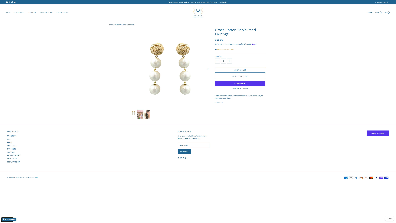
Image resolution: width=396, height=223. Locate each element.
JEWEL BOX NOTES (46, 13)
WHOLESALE (11, 146)
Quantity (218, 57)
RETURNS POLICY (14, 155)
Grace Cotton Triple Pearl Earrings (124, 25)
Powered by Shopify (32, 177)
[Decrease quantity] (217, 61)
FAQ (8, 139)
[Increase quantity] (229, 61)
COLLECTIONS (19, 13)
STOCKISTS (11, 149)
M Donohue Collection (225, 49)
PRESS (9, 142)
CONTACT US (12, 159)
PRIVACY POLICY (13, 162)
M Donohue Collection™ (19, 177)
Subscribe (184, 151)
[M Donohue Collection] (198, 12)
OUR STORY (32, 13)
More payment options (240, 88)
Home (111, 25)
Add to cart (240, 70)
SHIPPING (11, 152)
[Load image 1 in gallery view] (170, 68)
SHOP (8, 13)
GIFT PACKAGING (62, 13)
